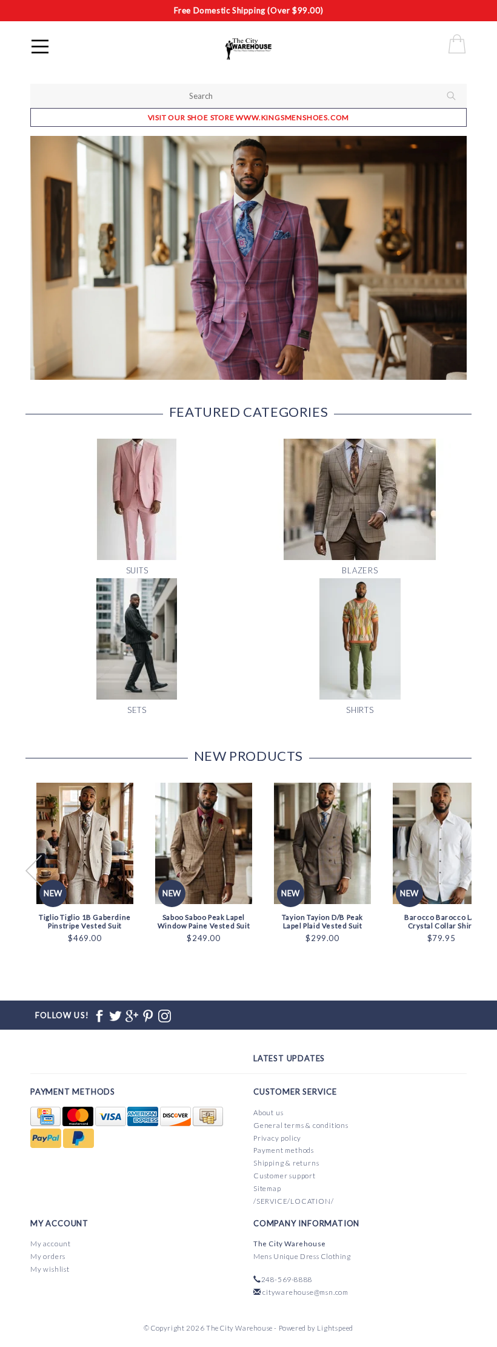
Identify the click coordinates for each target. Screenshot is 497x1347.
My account (50, 1243)
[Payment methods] (46, 1117)
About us (268, 1112)
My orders (47, 1256)
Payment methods (283, 1150)
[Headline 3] (248, 258)
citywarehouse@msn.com (305, 1292)
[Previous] (46, 258)
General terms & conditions (301, 1125)
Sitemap (267, 1188)
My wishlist (50, 1269)
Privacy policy (277, 1138)
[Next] (451, 258)
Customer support (284, 1176)
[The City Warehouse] (261, 48)
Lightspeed (335, 1328)
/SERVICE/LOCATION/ (293, 1201)
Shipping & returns (286, 1163)
